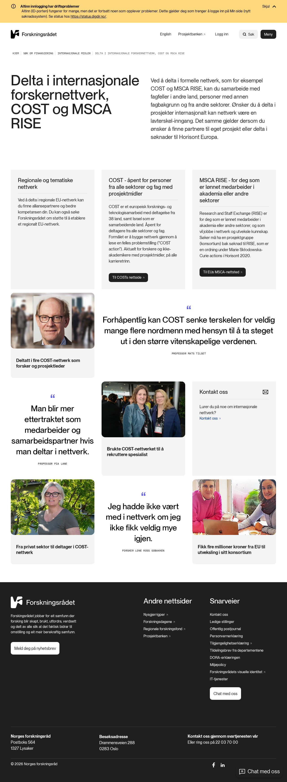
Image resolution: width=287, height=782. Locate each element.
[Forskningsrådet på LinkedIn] (222, 765)
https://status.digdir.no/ (88, 16)
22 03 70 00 (226, 742)
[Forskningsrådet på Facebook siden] (213, 765)
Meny (268, 34)
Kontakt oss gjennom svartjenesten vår (223, 736)
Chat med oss (264, 771)
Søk (251, 34)
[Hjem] (34, 34)
